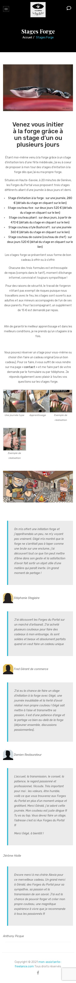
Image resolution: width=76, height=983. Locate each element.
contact (29, 367)
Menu (6, 9)
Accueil (27, 37)
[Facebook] (38, 973)
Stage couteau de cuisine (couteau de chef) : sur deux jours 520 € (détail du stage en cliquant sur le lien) (40, 242)
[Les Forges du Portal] (38, 9)
